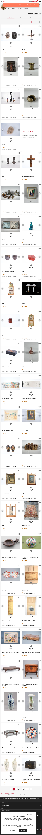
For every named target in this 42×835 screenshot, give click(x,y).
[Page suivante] (31, 789)
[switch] (38, 829)
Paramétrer (13, 830)
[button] (7, 22)
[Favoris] (19, 26)
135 (28, 789)
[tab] (10, 17)
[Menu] (1, 1)
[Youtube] (38, 815)
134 (25, 789)
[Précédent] (2, 34)
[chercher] (30, 1)
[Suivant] (19, 34)
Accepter (23, 830)
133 (23, 789)
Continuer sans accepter (29, 814)
